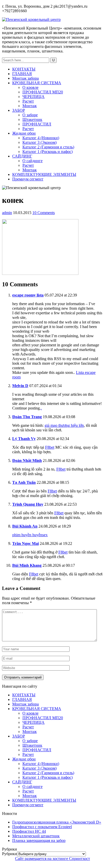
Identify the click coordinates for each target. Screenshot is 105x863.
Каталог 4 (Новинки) (40, 138)
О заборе (30, 115)
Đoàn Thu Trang (27, 417)
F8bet (49, 447)
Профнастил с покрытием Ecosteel (42, 827)
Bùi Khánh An (24, 526)
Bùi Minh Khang (27, 565)
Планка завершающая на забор (38, 840)
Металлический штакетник (36, 836)
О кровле (30, 87)
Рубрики (9, 854)
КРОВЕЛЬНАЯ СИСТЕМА (36, 83)
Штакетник (32, 119)
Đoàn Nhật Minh (27, 460)
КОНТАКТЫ (23, 69)
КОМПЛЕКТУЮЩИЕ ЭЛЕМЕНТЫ (44, 174)
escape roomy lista (28, 295)
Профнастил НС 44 (29, 831)
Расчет (28, 101)
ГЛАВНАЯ (22, 74)
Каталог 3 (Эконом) (39, 142)
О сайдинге (32, 161)
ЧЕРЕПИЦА (33, 96)
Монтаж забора (25, 78)
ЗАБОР (18, 110)
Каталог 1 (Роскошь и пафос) (47, 151)
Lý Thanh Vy (24, 438)
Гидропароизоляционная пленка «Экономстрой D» (56, 822)
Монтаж (29, 106)
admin (7, 212)
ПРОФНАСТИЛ (36, 124)
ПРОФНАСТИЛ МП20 (42, 92)
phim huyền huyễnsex (30, 535)
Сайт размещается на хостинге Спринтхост (52, 858)
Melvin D (20, 386)
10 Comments (43, 212)
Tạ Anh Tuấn (24, 482)
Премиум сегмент (27, 179)
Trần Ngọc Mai (25, 543)
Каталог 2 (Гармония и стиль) (48, 147)
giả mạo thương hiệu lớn (64, 425)
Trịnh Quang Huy (27, 504)
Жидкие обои (24, 133)
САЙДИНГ (22, 156)
